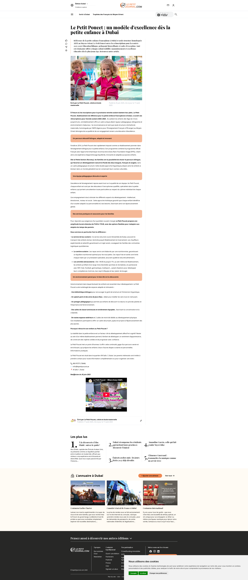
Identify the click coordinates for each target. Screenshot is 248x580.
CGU (107, 566)
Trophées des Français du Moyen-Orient (108, 14)
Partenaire (109, 557)
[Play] (171, 14)
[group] (171, 14)
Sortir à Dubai (84, 14)
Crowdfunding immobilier (130, 551)
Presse (108, 563)
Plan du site (112, 577)
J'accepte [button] (133, 573)
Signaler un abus (112, 569)
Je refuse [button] (143, 573)
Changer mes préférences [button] (158, 573)
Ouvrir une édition (112, 554)
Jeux (122, 566)
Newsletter (98, 557)
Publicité (109, 560)
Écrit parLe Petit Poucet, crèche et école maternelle (86, 104)
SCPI (123, 554)
